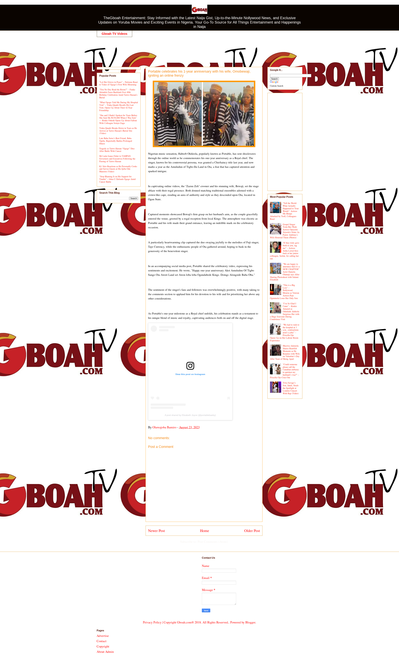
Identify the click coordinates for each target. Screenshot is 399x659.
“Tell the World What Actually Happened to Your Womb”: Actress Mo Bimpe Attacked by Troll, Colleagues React (284, 211)
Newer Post (156, 530)
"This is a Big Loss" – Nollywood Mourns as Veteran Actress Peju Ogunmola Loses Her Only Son (284, 292)
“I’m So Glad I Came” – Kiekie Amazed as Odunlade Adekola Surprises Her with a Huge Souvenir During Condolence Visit (284, 311)
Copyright (103, 646)
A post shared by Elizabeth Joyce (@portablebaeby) (190, 415)
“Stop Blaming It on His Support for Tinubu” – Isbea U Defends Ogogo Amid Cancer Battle (117, 179)
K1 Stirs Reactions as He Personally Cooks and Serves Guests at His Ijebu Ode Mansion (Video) (118, 169)
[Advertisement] (199, 49)
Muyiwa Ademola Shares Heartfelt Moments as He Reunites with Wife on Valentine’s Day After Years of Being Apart (285, 352)
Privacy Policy (152, 622)
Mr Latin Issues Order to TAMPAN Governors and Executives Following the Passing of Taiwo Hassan (117, 158)
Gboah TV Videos (114, 33)
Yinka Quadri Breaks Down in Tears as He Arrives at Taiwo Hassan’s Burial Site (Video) (118, 131)
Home (204, 530)
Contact (101, 641)
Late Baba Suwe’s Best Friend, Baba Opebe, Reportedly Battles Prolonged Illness (115, 141)
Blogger (250, 622)
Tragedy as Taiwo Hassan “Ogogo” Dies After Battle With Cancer (117, 150)
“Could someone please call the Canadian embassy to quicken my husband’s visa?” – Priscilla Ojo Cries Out (284, 371)
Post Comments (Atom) (213, 541)
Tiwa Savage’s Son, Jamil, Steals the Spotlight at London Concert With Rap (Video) (291, 388)
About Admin (105, 651)
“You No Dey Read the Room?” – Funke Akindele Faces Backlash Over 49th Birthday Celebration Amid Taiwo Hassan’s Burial (118, 93)
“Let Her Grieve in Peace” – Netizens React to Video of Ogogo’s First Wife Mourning (118, 83)
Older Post (252, 530)
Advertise (103, 636)
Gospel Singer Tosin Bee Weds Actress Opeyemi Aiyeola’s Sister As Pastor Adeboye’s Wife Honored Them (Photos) (285, 231)
